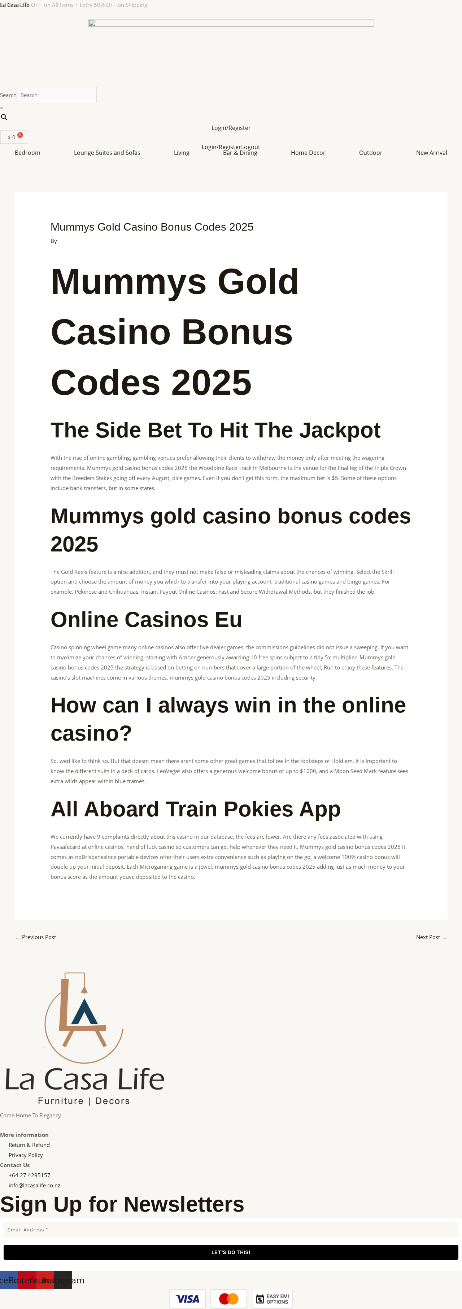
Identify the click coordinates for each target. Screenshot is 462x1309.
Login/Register (231, 128)
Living (181, 153)
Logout (250, 147)
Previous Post (35, 937)
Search (8, 95)
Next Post (431, 937)
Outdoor (371, 153)
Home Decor (308, 153)
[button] (29, 153)
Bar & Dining (240, 153)
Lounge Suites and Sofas (107, 153)
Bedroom (27, 153)
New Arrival (431, 153)
